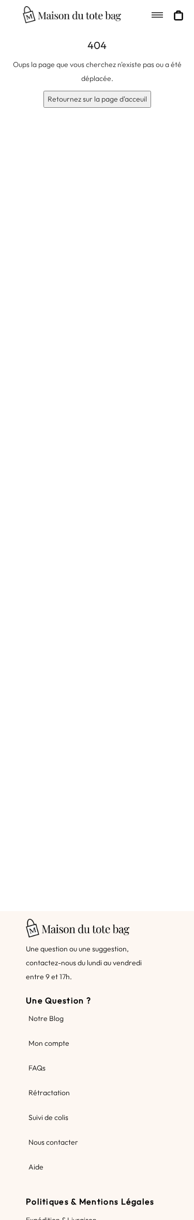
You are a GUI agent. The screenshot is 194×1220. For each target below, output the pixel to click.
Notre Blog (46, 1018)
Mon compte (48, 1043)
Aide (35, 1167)
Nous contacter (53, 1142)
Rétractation (49, 1092)
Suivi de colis (48, 1117)
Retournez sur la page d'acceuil (97, 99)
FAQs (37, 1068)
